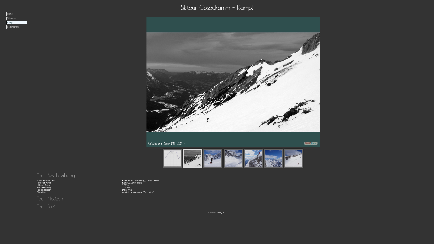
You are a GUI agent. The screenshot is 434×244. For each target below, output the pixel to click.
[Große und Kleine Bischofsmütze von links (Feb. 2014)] (273, 158)
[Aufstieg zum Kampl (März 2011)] (192, 158)
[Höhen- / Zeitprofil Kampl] (172, 158)
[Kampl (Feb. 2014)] (253, 158)
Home (10, 14)
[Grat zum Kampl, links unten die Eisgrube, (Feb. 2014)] (233, 158)
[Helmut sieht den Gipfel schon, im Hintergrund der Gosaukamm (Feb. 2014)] (212, 158)
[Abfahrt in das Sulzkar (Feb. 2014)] (293, 158)
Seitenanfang (13, 27)
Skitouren (11, 18)
